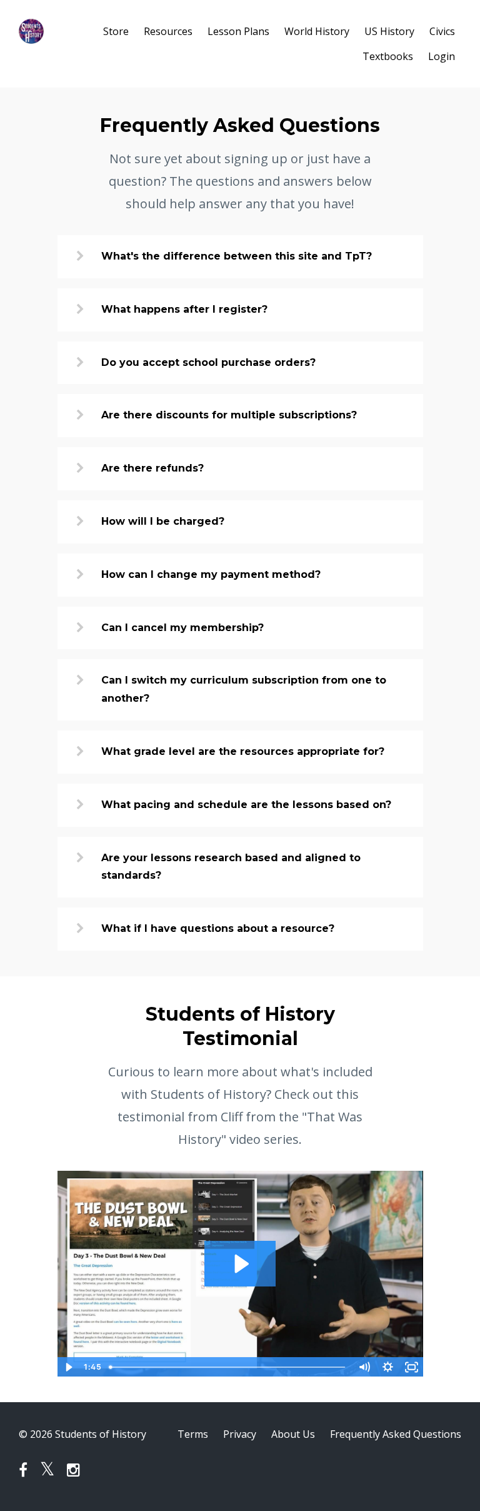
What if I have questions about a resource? (217, 928)
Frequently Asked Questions (395, 1434)
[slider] (228, 1367)
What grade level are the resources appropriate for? (242, 751)
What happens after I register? (184, 309)
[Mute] (364, 1367)
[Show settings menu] (388, 1367)
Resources (168, 31)
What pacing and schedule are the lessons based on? (246, 805)
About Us (293, 1434)
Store (116, 31)
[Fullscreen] (412, 1367)
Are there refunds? (152, 468)
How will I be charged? (162, 521)
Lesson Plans (238, 31)
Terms (193, 1434)
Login (441, 56)
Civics (442, 31)
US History (389, 31)
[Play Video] (69, 1367)
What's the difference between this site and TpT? (236, 256)
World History (316, 31)
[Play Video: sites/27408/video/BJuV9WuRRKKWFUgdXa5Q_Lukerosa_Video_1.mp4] (240, 1263)
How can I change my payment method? (211, 574)
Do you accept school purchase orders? (208, 362)
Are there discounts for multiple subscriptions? (229, 415)
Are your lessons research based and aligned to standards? (231, 867)
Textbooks (387, 56)
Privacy (239, 1434)
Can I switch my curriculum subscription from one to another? (243, 689)
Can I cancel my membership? (182, 628)
